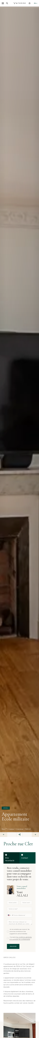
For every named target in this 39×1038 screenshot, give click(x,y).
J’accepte (21, 938)
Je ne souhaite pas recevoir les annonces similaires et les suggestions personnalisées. (19, 931)
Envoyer (13, 946)
